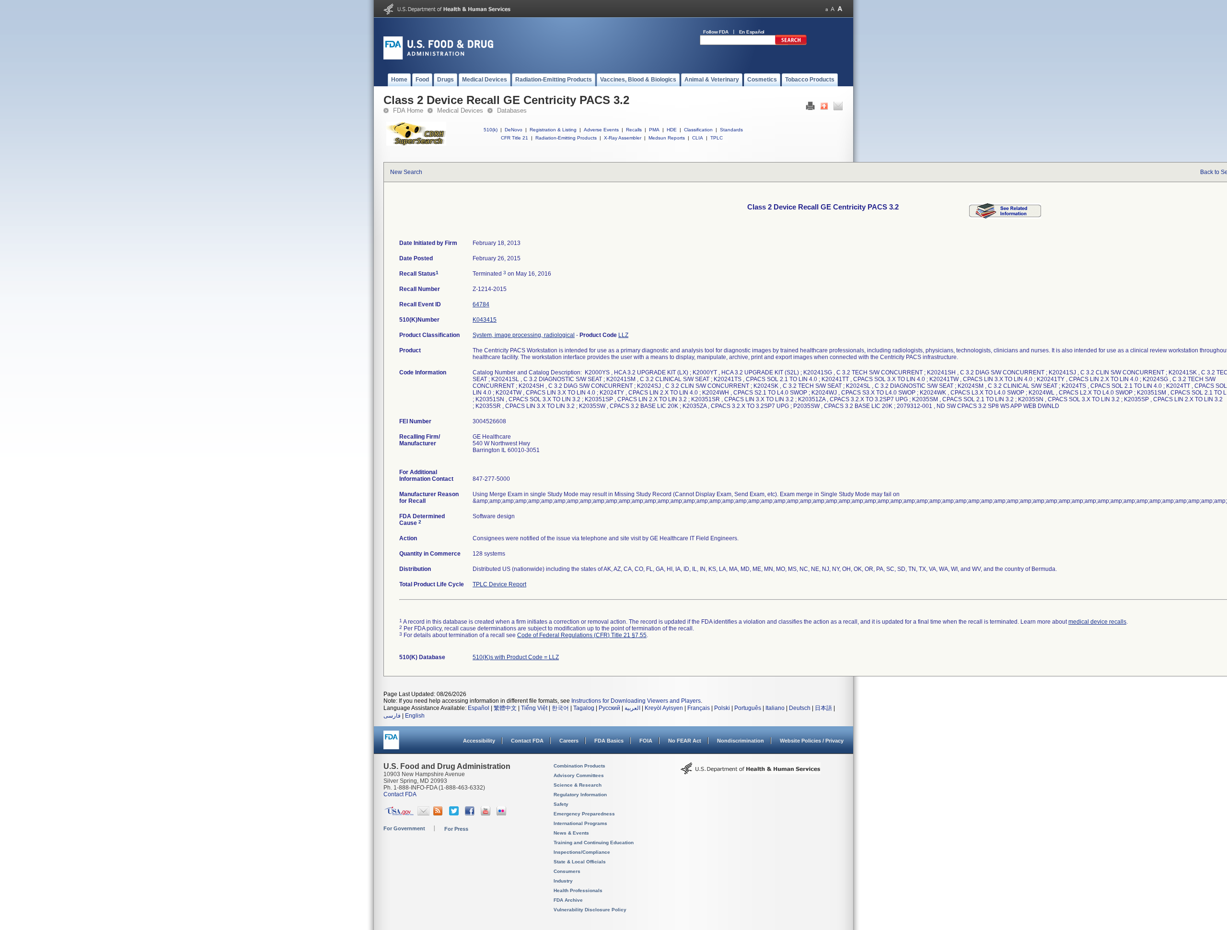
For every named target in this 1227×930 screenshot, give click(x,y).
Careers (569, 741)
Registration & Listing (553, 129)
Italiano (775, 708)
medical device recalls (1097, 621)
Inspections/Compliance (582, 852)
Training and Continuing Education (594, 842)
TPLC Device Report (499, 584)
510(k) (491, 129)
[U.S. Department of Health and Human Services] (446, 12)
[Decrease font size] (826, 8)
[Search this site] (791, 43)
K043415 (485, 319)
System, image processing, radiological (524, 335)
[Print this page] (810, 108)
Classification (698, 129)
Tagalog (583, 708)
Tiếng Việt (534, 708)
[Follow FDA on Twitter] (455, 813)
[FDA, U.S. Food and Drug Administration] (438, 57)
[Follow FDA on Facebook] (471, 813)
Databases (512, 110)
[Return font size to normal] (832, 8)
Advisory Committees (579, 775)
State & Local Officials (580, 861)
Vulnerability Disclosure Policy (590, 909)
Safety (561, 804)
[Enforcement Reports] (1005, 216)
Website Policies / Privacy (812, 741)
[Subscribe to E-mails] (423, 813)
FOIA (645, 741)
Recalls (634, 129)
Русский (609, 708)
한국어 (560, 708)
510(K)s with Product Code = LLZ (516, 657)
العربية (632, 708)
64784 (481, 304)
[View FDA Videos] (487, 813)
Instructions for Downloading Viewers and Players (636, 701)
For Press (456, 829)
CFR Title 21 (514, 137)
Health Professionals (578, 890)
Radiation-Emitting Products (566, 137)
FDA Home (408, 110)
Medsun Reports (666, 137)
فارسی (392, 715)
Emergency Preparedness (584, 813)
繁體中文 (505, 708)
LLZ (623, 335)
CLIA (697, 137)
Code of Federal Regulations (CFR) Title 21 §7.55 (582, 635)
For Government (404, 828)
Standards (731, 129)
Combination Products (579, 765)
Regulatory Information (580, 794)
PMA (654, 129)
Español (478, 708)
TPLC (716, 137)
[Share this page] (824, 108)
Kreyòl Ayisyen (664, 708)
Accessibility (479, 741)
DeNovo (513, 129)
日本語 (823, 708)
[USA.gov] (399, 813)
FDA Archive (568, 900)
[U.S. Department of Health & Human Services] (751, 772)
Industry (563, 881)
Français (698, 708)
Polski (722, 708)
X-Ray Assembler (622, 137)
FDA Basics (609, 741)
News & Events (571, 833)
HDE (672, 129)
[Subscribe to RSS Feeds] (439, 813)
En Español (752, 32)
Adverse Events (601, 129)
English (415, 715)
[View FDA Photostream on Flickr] (503, 813)
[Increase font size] (840, 8)
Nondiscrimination (740, 741)
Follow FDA (716, 32)
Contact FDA (527, 741)
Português (747, 708)
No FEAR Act (684, 741)
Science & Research (578, 785)
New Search (406, 172)
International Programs (580, 823)
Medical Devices (460, 110)
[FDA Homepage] (391, 744)
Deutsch (799, 708)
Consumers (567, 871)
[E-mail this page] (838, 108)
